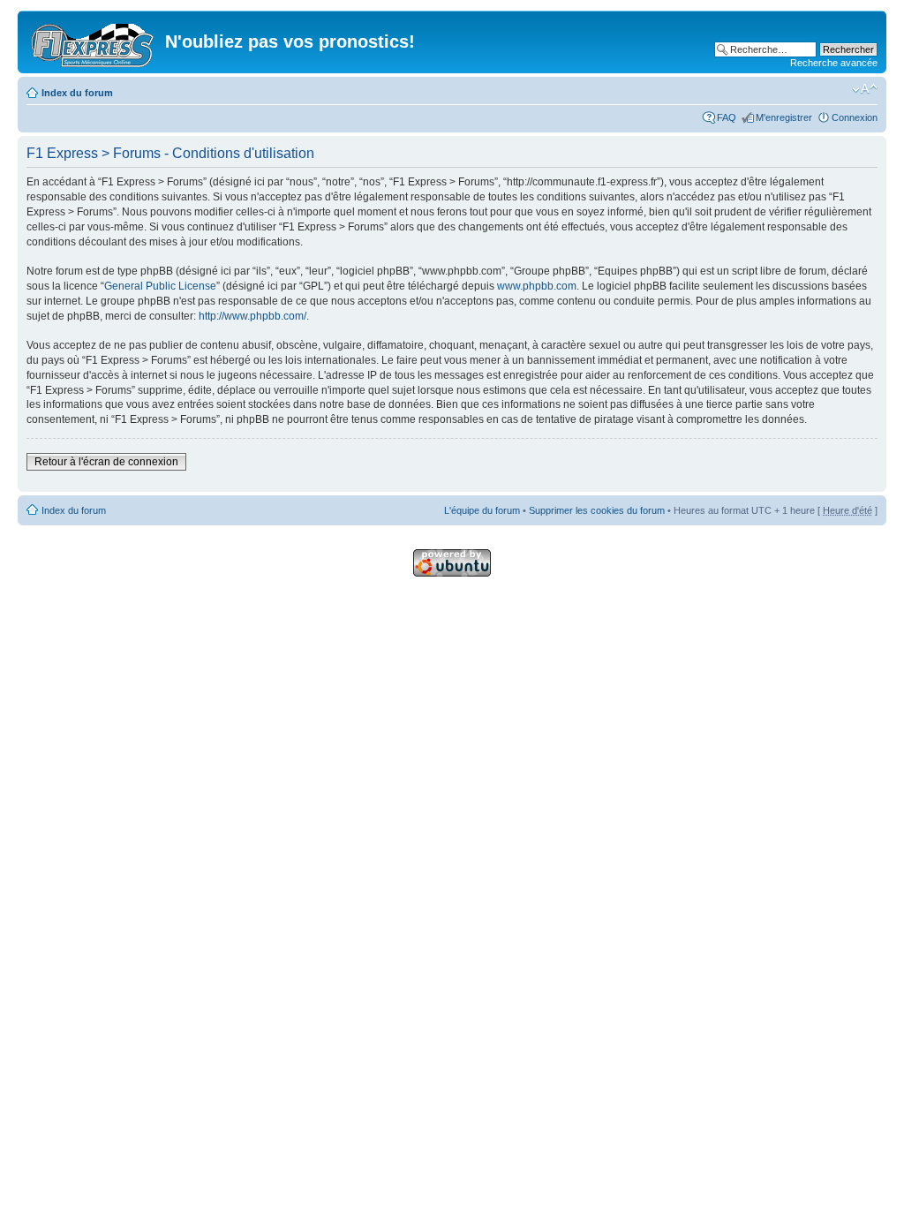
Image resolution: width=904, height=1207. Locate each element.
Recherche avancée (834, 62)
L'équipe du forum (482, 510)
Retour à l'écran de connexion (106, 462)
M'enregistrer (784, 117)
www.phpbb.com (536, 286)
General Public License (160, 286)
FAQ (726, 117)
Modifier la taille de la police (865, 89)
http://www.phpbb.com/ (252, 316)
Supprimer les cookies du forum (597, 510)
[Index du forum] (93, 42)
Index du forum (77, 92)
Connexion (855, 117)
